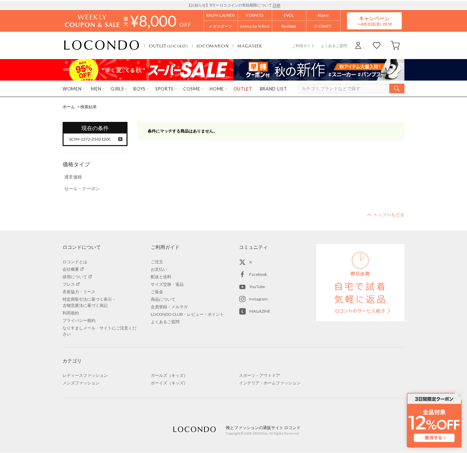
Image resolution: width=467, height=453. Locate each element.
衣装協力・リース (79, 291)
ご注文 (157, 261)
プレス (69, 284)
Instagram (258, 298)
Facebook (258, 274)
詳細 (276, 5)
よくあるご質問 (334, 45)
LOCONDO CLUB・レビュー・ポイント (187, 314)
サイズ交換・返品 (167, 284)
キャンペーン (374, 20)
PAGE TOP (385, 215)
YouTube (257, 286)
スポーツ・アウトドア (259, 375)
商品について (163, 299)
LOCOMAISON (213, 46)
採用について (75, 276)
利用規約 (71, 312)
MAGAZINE (259, 311)
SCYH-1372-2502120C (90, 139)
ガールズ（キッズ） (169, 375)
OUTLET (168, 46)
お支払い (159, 269)
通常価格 (73, 177)
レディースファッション (85, 375)
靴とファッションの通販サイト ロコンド (101, 45)
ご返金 (157, 291)
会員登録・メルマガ (169, 306)
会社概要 (71, 269)
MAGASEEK (249, 46)
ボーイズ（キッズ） (169, 382)
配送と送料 (161, 276)
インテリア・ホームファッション (270, 382)
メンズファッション (81, 382)
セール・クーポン (82, 188)
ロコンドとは (75, 261)
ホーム (69, 106)
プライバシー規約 (79, 320)
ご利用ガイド (303, 45)
